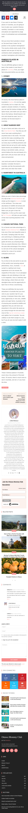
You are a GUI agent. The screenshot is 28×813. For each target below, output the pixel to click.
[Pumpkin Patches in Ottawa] (14, 566)
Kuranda (18, 201)
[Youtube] (19, 472)
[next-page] (15, 580)
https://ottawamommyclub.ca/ (14, 422)
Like (6, 674)
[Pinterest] (15, 472)
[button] (14, 87)
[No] (26, 5)
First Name (5, 489)
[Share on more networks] (16, 18)
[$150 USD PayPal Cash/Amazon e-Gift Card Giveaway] (5, 698)
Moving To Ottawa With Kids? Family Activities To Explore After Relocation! (14, 556)
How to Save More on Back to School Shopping (12, 795)
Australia (10, 69)
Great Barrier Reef (9, 131)
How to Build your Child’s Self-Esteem (8, 397)
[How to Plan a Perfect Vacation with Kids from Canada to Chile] (14, 523)
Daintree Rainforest (17, 198)
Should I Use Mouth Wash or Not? (9, 801)
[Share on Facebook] (3, 18)
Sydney (11, 102)
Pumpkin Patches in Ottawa (14, 577)
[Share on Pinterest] (7, 18)
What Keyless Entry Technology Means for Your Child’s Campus (20, 399)
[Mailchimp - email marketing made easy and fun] (10, 505)
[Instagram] (10, 472)
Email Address (6, 495)
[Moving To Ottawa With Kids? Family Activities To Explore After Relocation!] (14, 544)
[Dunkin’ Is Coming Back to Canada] (5, 725)
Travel (14, 530)
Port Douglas (7, 215)
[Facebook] (8, 472)
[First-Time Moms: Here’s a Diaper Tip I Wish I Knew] (5, 712)
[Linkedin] (12, 472)
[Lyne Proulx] (14, 414)
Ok (14, 9)
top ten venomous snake (16, 313)
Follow (14, 674)
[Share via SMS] (11, 18)
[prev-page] (12, 580)
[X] (17, 472)
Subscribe (22, 681)
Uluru (22, 265)
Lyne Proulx (14, 420)
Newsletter (8, 740)
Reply (8, 599)
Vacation (5, 387)
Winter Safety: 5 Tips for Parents (9, 804)
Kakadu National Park (12, 230)
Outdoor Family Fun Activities (8, 798)
